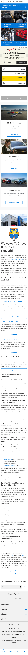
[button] (1, 55)
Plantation (11, 555)
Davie (23, 555)
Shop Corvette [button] (14, 370)
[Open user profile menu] (24, 651)
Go (24, 587)
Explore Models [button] (14, 134)
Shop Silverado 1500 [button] (14, 316)
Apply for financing (8, 459)
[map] (15, 598)
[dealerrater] (12, 598)
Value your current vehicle (9, 465)
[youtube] (19, 598)
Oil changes (6, 506)
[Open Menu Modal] (2, 1)
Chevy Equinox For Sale (9, 321)
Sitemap (17, 634)
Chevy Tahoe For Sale (9, 339)
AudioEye (14, 637)
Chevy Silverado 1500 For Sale (12, 302)
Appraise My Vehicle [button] (14, 202)
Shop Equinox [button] (14, 334)
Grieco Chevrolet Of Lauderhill (18, 631)
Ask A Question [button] (8, 572)
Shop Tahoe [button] (14, 352)
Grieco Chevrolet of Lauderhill (16, 259)
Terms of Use (23, 634)
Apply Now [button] (14, 168)
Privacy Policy (4, 634)
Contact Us (11, 634)
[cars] (8, 598)
